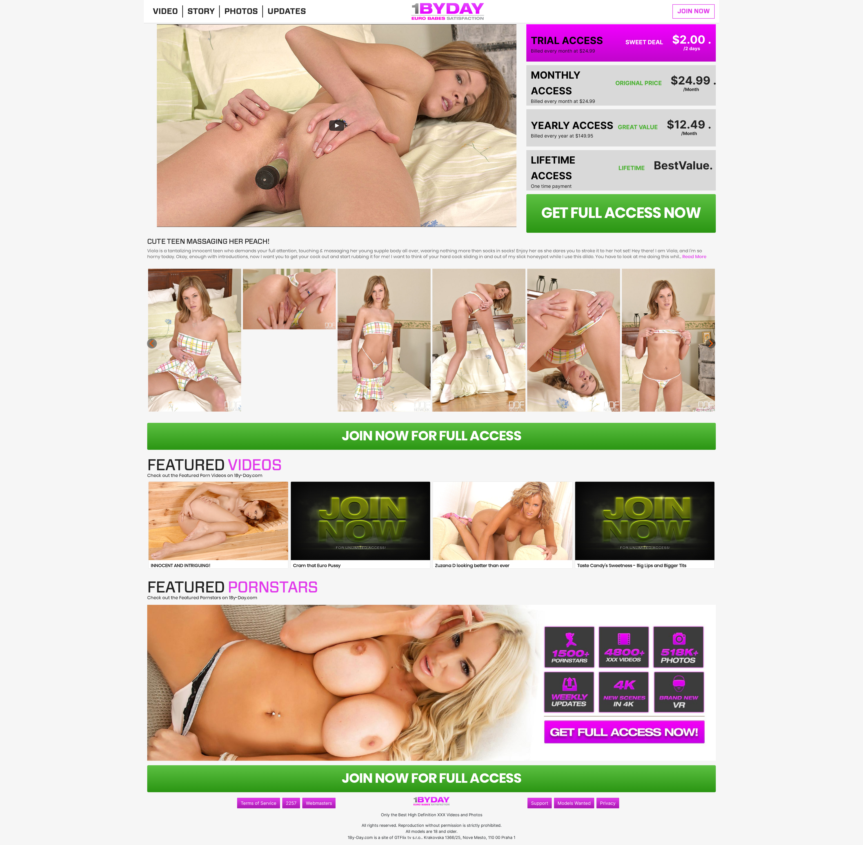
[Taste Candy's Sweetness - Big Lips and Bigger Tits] (645, 521)
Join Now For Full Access (431, 436)
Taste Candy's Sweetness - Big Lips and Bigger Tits (631, 565)
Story (201, 11)
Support (539, 803)
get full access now (621, 213)
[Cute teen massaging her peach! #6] (668, 340)
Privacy (608, 803)
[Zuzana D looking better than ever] (502, 521)
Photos (241, 11)
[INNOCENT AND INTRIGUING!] (218, 521)
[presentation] (152, 343)
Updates (286, 11)
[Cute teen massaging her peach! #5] (573, 340)
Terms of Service (258, 803)
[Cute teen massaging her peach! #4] (478, 340)
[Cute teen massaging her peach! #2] (289, 299)
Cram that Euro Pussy (316, 565)
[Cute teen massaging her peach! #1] (194, 340)
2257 (291, 803)
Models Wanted (574, 803)
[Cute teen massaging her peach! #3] (384, 340)
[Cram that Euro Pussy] (360, 521)
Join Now (693, 11)
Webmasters (319, 803)
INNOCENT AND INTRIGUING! (180, 565)
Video (165, 11)
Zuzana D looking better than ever (472, 565)
